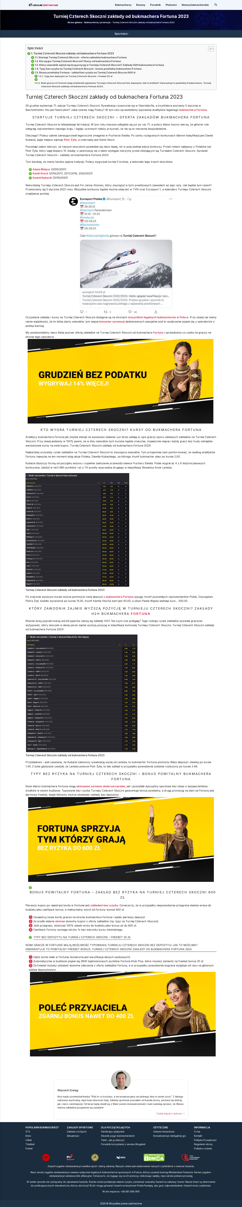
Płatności (171, 4)
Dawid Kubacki (42, 177)
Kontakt (198, 1135)
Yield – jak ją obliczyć (112, 1140)
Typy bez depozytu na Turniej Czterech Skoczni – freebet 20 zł (78, 76)
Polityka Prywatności (205, 1140)
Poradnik (155, 4)
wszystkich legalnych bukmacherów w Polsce (158, 317)
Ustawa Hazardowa (163, 1131)
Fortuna (158, 332)
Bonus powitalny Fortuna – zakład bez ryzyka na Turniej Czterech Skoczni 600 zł (87, 72)
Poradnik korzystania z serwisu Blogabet (123, 1144)
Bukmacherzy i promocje (97, 22)
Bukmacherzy (123, 4)
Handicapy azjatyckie (112, 1131)
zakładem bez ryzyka (104, 905)
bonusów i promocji (112, 321)
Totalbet (30, 1144)
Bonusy (140, 4)
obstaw (60, 921)
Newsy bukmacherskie (195, 4)
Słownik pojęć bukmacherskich (118, 1135)
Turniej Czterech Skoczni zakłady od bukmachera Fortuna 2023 (73, 53)
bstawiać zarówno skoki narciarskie (101, 786)
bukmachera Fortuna (193, 110)
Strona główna (74, 22)
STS (28, 1131)
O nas (197, 1131)
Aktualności (73, 1135)
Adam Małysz (41, 169)
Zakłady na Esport (76, 1131)
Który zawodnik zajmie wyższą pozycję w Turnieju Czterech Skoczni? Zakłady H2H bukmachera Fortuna (101, 65)
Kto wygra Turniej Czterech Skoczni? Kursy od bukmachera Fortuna (80, 61)
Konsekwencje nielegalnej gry (169, 1135)
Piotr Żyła (70, 139)
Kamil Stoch (40, 173)
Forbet (29, 1148)
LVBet (29, 1140)
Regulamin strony (203, 1144)
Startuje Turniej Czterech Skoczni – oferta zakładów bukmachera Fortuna (83, 57)
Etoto (28, 1135)
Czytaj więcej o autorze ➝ (170, 1113)
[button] (209, 49)
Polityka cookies (203, 1148)
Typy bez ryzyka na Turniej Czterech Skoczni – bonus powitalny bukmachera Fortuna (90, 68)
